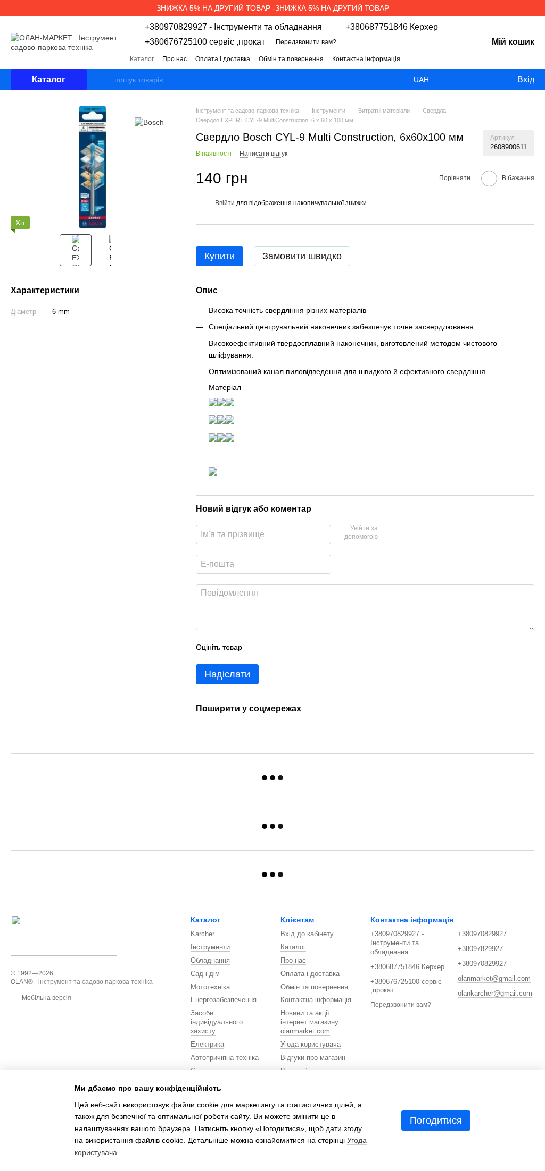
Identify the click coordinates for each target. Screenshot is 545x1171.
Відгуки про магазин (312, 1058)
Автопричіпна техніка (225, 1058)
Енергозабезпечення (224, 1000)
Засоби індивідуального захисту (217, 1022)
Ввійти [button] (225, 203)
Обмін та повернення (291, 59)
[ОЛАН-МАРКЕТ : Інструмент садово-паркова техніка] (64, 934)
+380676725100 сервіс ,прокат (205, 42)
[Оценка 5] (327, 647)
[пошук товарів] (105, 79)
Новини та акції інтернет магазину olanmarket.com (309, 1022)
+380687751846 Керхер (391, 27)
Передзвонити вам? (306, 42)
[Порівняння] (465, 79)
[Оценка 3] (293, 647)
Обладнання (210, 960)
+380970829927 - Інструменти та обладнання (233, 27)
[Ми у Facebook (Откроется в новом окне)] (440, 58)
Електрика (207, 1044)
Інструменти (210, 947)
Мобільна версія (45, 998)
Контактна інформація (366, 59)
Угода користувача (310, 1044)
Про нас (174, 59)
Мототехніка (210, 987)
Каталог (142, 59)
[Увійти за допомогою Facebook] (389, 533)
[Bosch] (149, 122)
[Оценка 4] (310, 647)
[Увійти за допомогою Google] (406, 533)
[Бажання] (486, 79)
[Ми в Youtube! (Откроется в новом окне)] (453, 58)
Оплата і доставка (222, 59)
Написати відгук (263, 153)
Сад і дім (205, 974)
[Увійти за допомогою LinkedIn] (423, 533)
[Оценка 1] (259, 647)
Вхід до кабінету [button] (307, 934)
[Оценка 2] (276, 647)
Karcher (202, 934)
